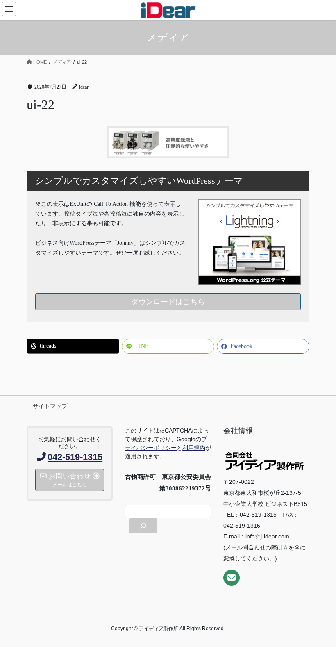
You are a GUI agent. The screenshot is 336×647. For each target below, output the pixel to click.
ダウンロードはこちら (168, 302)
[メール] (231, 578)
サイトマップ (50, 406)
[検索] (143, 525)
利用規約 (193, 447)
